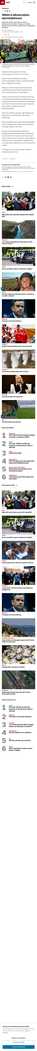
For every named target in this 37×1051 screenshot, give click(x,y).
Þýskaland (5, 8)
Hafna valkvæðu (18, 1042)
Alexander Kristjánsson (8, 30)
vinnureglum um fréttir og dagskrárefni (24, 171)
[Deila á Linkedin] (9, 11)
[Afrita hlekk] (2, 11)
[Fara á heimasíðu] (6, 2)
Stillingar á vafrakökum (18, 1038)
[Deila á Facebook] (5, 11)
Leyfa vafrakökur (18, 1047)
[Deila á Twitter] (7, 11)
